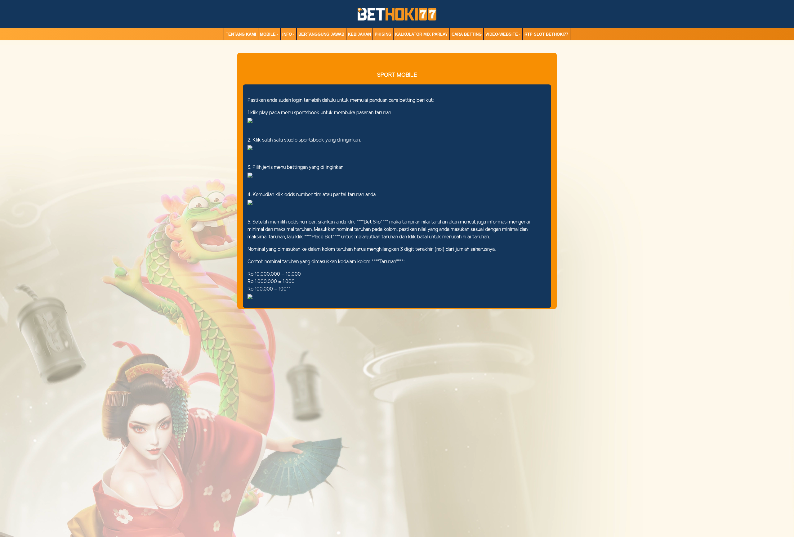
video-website (501, 34)
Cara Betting (467, 34)
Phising (383, 34)
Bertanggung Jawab (321, 34)
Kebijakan (359, 34)
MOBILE (268, 34)
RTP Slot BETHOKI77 (546, 34)
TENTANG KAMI (241, 34)
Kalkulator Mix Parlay (421, 34)
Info (287, 34)
